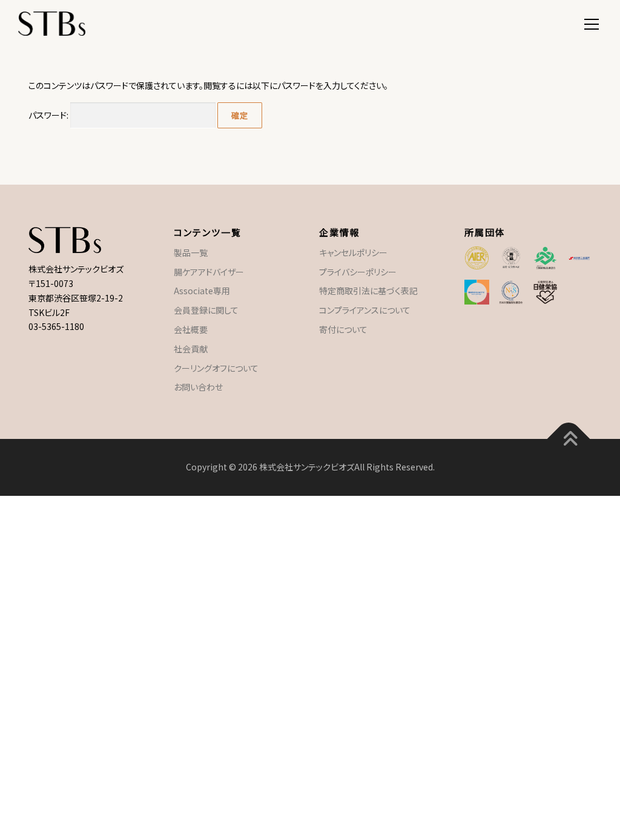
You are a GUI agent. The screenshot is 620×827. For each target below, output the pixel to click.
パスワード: (49, 115)
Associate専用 (202, 291)
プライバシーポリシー (358, 272)
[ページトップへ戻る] (568, 439)
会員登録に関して (206, 310)
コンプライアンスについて (365, 310)
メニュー (591, 22)
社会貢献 (191, 349)
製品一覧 (191, 252)
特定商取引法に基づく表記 (368, 291)
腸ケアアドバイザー (209, 272)
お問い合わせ (198, 387)
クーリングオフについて (216, 368)
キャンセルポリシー (353, 252)
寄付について (343, 329)
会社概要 (191, 329)
